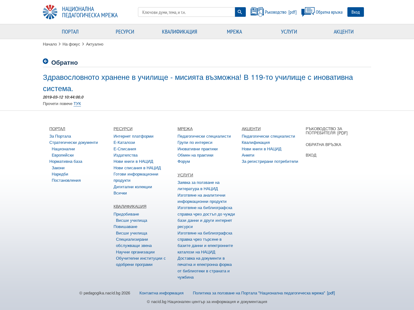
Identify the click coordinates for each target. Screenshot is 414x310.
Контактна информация (161, 293)
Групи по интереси (195, 142)
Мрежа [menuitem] (234, 31)
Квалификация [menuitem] (179, 31)
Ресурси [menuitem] (125, 31)
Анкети (248, 155)
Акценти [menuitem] (344, 31)
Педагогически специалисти (204, 136)
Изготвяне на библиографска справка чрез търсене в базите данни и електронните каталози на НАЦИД (205, 242)
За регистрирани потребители (270, 161)
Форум (184, 161)
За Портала (60, 136)
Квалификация (256, 142)
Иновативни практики (198, 149)
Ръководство (276, 12)
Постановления (66, 180)
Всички (120, 193)
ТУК (77, 103)
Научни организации (135, 252)
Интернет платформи (134, 136)
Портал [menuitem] (70, 31)
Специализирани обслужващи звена (134, 242)
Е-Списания (125, 149)
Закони (58, 167)
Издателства (126, 155)
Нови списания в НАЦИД (137, 167)
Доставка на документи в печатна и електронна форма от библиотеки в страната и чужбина (205, 267)
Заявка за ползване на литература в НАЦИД (198, 185)
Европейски (63, 155)
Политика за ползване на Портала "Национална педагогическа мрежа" (259, 293)
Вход (355, 12)
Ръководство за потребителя (324, 130)
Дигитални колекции (133, 186)
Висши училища (131, 220)
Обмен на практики (195, 155)
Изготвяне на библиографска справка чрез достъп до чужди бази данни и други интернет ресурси (206, 216)
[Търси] (240, 12)
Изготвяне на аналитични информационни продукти (202, 198)
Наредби (60, 174)
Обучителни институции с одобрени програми (141, 261)
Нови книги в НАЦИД (133, 161)
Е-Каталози (124, 142)
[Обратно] (47, 61)
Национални (63, 149)
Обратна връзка (329, 12)
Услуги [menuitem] (289, 31)
